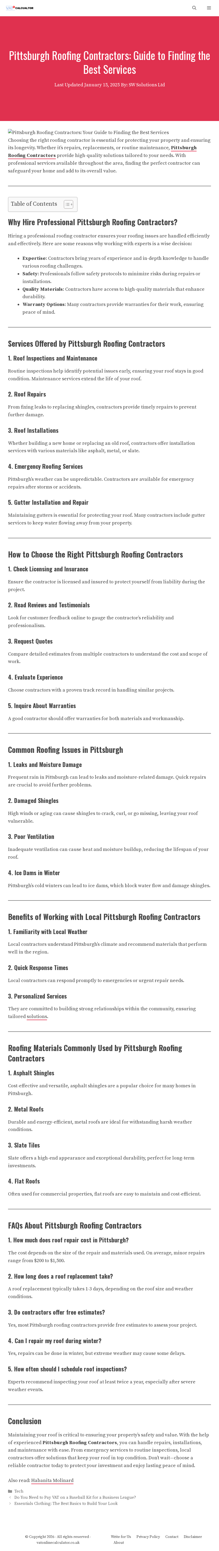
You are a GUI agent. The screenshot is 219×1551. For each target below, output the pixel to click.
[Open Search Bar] (194, 8)
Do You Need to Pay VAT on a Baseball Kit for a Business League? (75, 1497)
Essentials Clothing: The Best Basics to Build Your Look (66, 1503)
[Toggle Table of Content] (66, 204)
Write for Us (121, 1536)
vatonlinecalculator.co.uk (58, 1542)
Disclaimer (193, 1536)
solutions (37, 1016)
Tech (19, 1491)
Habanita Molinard (52, 1480)
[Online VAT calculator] (19, 8)
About (119, 1542)
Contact (171, 1536)
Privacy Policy (148, 1536)
